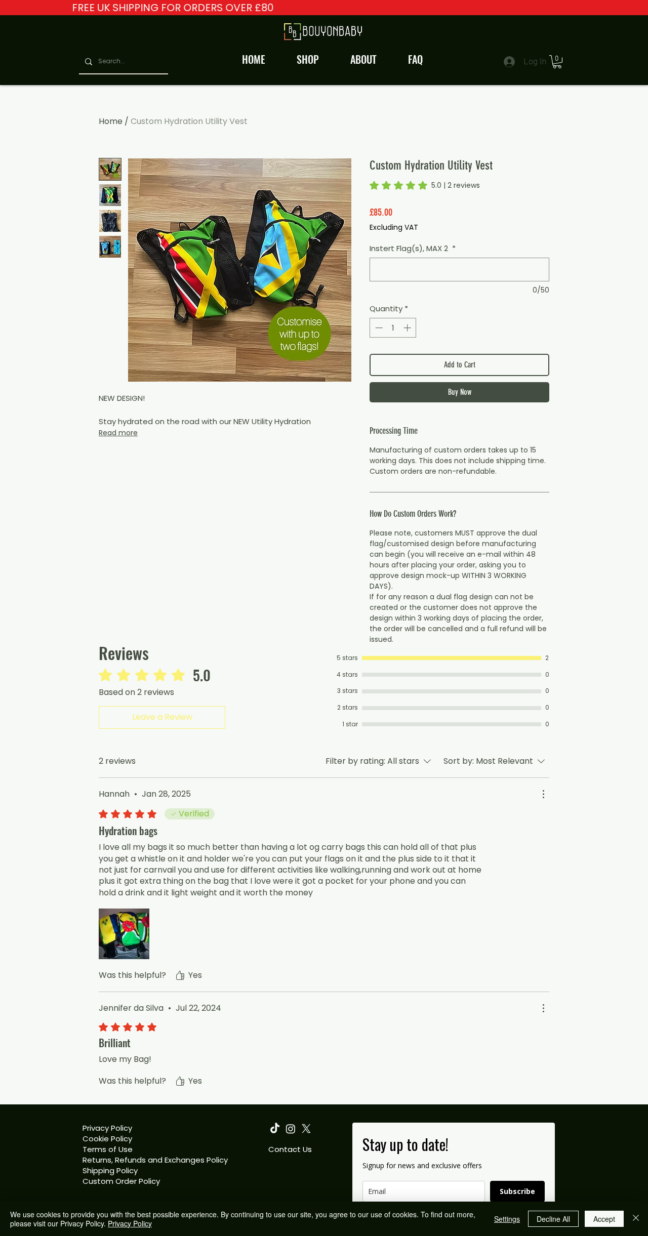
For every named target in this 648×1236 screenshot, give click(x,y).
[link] (425, 185)
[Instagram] (291, 1129)
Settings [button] (507, 1219)
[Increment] (408, 327)
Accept (604, 1219)
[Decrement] (378, 327)
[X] (306, 1129)
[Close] (636, 1219)
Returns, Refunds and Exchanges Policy (155, 1160)
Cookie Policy (107, 1138)
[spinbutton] (393, 327)
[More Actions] (543, 794)
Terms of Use (108, 1149)
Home (111, 121)
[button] (557, 61)
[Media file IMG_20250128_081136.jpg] (124, 934)
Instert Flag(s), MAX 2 (413, 248)
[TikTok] (275, 1129)
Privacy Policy (107, 1128)
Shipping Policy (110, 1170)
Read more (118, 433)
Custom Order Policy (121, 1181)
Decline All (553, 1219)
